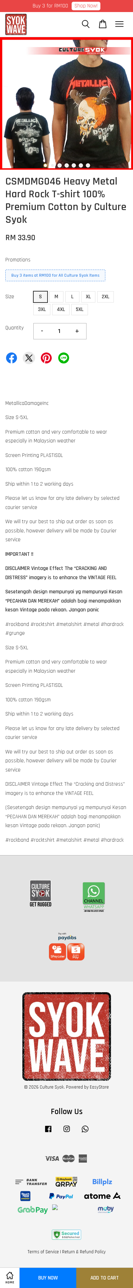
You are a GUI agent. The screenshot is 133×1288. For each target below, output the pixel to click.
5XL (79, 309)
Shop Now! (86, 5)
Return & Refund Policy (84, 1252)
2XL (105, 296)
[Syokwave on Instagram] (67, 1132)
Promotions (18, 259)
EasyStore (99, 1087)
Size (9, 296)
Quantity (14, 327)
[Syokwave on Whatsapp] (85, 1132)
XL (88, 296)
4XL (61, 309)
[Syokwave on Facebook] (48, 1132)
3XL (42, 309)
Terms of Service (43, 1252)
